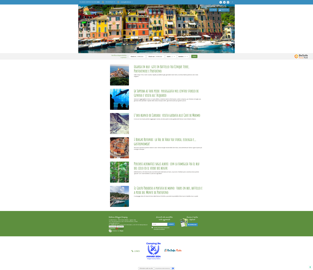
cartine (169, 10)
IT (232, 2)
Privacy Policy (112, 226)
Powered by (112, 228)
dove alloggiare (137, 10)
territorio (147, 10)
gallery (163, 10)
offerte (182, 10)
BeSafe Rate (204, 10)
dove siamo (156, 10)
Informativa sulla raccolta (146, 268)
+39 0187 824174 (115, 221)
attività (176, 10)
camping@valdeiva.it (125, 2)
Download (193, 224)
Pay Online (213, 10)
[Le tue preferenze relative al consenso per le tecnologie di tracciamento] (310, 267)
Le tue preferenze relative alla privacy (162, 268)
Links (137, 251)
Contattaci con (117, 231)
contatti (189, 10)
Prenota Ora (225, 10)
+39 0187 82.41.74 (110, 2)
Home (128, 10)
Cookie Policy (120, 226)
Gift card (196, 10)
